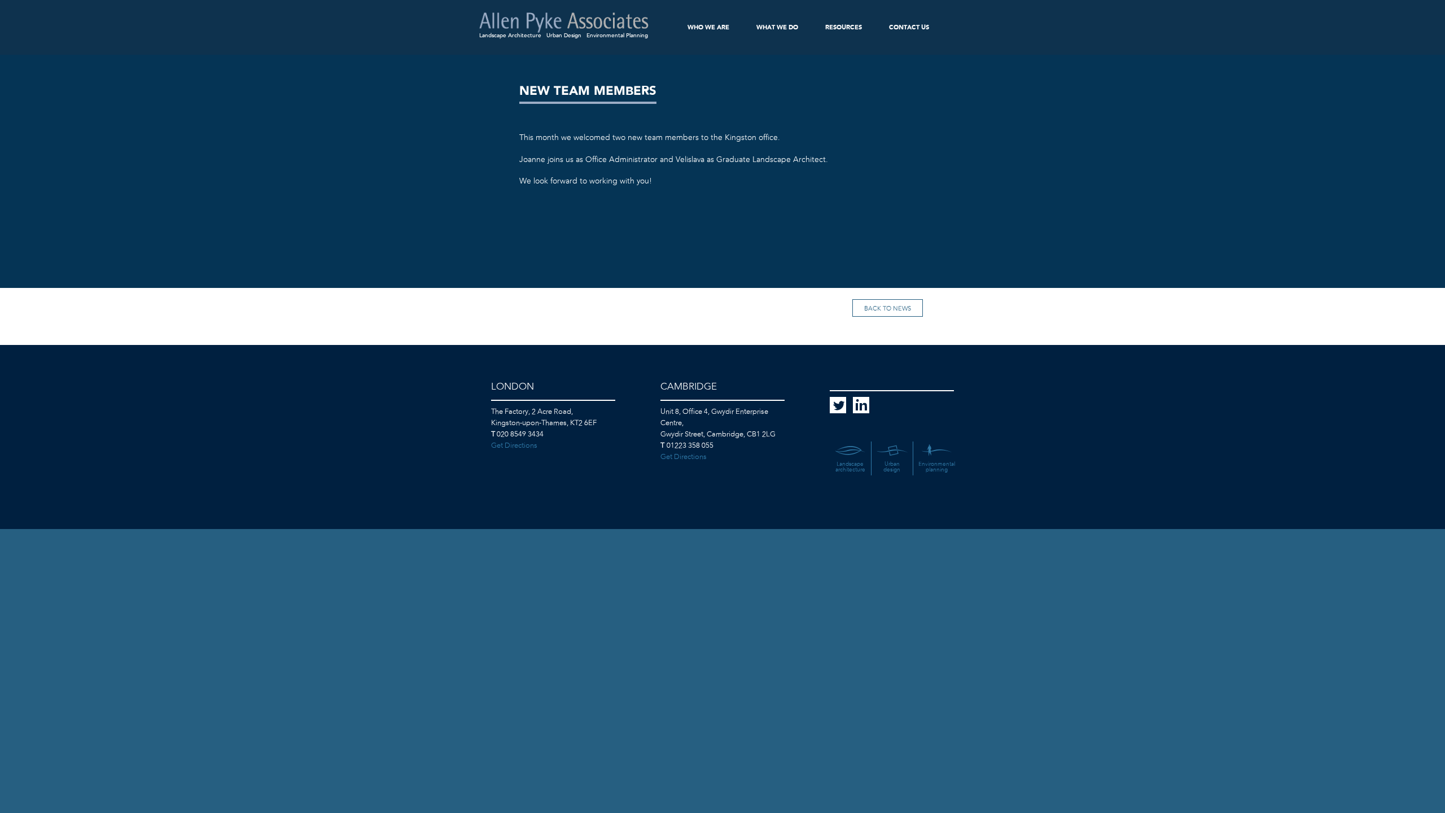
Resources (843, 27)
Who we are (708, 27)
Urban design (891, 467)
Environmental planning (936, 467)
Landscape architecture (850, 467)
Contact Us (909, 27)
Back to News (887, 308)
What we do (777, 27)
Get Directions (514, 445)
